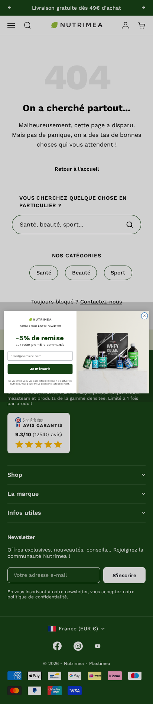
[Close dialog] (144, 315)
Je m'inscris (40, 369)
